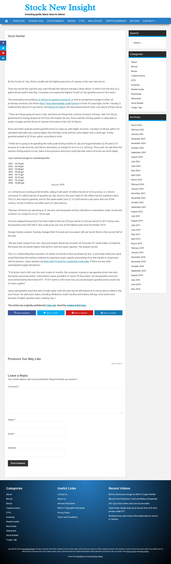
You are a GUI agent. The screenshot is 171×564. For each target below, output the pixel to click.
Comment (13, 386)
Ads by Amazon (117, 363)
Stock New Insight (60, 7)
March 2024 (136, 180)
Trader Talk (36, 21)
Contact (148, 21)
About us (61, 499)
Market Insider (137, 89)
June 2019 (135, 230)
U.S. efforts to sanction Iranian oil (53, 99)
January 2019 (137, 252)
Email (11, 434)
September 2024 (138, 152)
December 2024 (138, 139)
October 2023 (137, 202)
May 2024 (135, 170)
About (134, 62)
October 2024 (137, 148)
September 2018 (138, 271)
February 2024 (137, 184)
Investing (19, 21)
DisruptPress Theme (96, 556)
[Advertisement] (65, 58)
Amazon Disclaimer (66, 503)
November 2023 (138, 198)
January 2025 (137, 134)
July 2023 (135, 216)
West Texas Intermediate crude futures (59, 103)
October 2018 (137, 266)
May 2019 (135, 234)
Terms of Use (131, 551)
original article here (76, 305)
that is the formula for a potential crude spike (66, 261)
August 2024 (137, 157)
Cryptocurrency (116, 21)
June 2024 (135, 166)
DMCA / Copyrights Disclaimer (71, 508)
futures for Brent (56, 107)
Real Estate (95, 21)
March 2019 (136, 243)
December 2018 (138, 257)
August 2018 (137, 275)
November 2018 (138, 261)
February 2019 (137, 248)
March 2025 (136, 125)
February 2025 (137, 129)
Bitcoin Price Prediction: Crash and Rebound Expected (133, 499)
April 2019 (135, 239)
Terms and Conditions (67, 517)
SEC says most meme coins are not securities (129, 503)
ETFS (81, 21)
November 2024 (138, 143)
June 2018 (135, 284)
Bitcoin (134, 21)
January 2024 (137, 189)
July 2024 (135, 161)
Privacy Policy (63, 512)
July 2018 (135, 280)
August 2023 (137, 211)
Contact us (62, 494)
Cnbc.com (51, 305)
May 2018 (135, 289)
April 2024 (135, 175)
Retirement (136, 98)
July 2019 (135, 225)
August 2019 (137, 221)
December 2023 (138, 193)
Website (12, 448)
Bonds (72, 21)
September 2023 (138, 207)
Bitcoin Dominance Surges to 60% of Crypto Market (132, 494)
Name (12, 419)
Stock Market (55, 21)
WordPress (80, 556)
